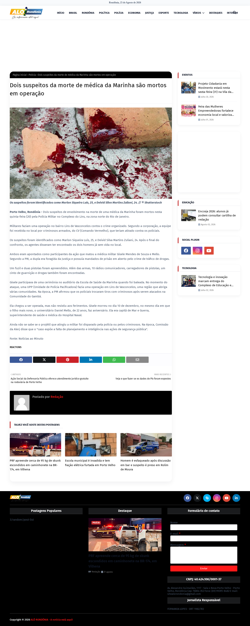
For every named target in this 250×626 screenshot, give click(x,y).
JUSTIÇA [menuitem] (149, 12)
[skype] (207, 498)
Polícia (32, 75)
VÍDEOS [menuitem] (197, 12)
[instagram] (197, 251)
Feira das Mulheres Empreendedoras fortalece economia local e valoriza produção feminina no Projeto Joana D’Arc (215, 111)
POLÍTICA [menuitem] (104, 12)
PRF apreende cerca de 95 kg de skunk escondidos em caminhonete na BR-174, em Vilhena (35, 465)
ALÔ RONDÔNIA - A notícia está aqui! (52, 619)
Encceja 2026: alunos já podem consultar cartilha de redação (217, 215)
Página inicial (20, 75)
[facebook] (186, 251)
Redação (56, 397)
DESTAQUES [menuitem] (215, 12)
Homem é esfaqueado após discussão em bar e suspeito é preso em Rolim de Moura (146, 465)
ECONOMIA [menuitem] (134, 12)
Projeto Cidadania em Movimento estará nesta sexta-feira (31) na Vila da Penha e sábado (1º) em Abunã (214, 88)
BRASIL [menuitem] (73, 12)
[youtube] (209, 251)
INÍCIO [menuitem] (60, 12)
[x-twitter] (197, 498)
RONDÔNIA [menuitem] (88, 12)
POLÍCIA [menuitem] (118, 12)
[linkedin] (236, 498)
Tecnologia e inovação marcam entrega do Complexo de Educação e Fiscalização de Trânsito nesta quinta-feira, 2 (214, 281)
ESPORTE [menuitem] (164, 12)
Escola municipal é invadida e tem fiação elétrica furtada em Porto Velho (90, 463)
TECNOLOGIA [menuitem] (181, 12)
